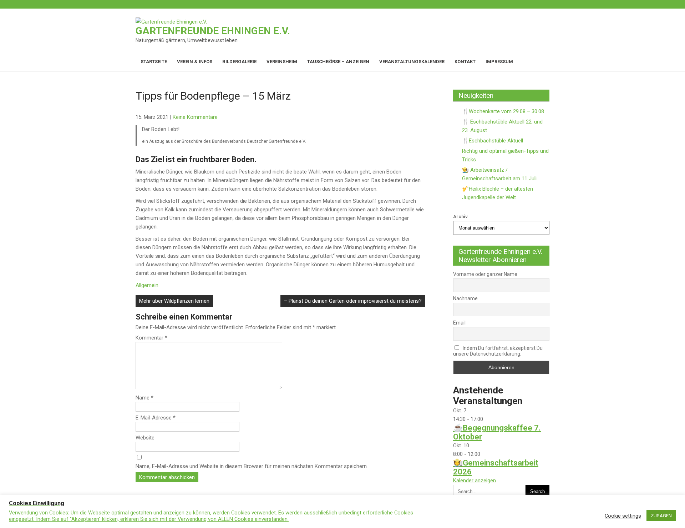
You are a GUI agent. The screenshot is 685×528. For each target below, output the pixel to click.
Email (459, 323)
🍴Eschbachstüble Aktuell (492, 140)
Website (145, 437)
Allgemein (147, 285)
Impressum (499, 61)
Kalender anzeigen (474, 480)
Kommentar (151, 338)
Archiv (460, 216)
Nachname (465, 298)
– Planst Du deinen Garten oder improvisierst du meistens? (353, 301)
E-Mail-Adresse (156, 417)
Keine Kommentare (195, 117)
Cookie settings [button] (623, 516)
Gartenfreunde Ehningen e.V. (213, 31)
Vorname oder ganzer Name (485, 274)
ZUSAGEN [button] (661, 515)
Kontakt (465, 61)
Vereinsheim (282, 61)
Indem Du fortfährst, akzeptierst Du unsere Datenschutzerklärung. (498, 351)
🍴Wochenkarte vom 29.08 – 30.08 (503, 111)
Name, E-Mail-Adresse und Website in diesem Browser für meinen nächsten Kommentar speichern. (252, 466)
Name (144, 397)
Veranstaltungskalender (412, 61)
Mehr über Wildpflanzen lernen (174, 301)
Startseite (154, 61)
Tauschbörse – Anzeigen (338, 61)
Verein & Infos (194, 61)
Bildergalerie (239, 61)
